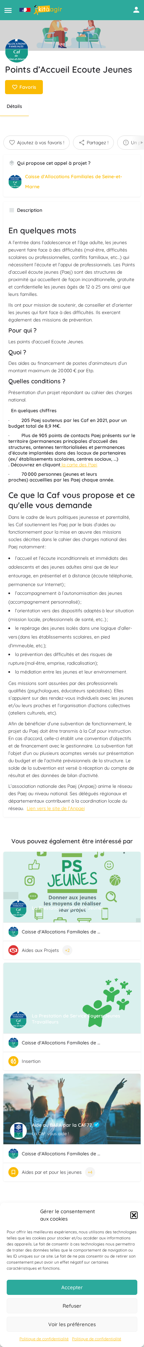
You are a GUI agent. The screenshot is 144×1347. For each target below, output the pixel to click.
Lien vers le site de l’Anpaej (56, 808)
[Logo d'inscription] (16, 51)
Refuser (72, 1306)
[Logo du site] (41, 10)
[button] (134, 1215)
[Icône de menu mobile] (8, 10)
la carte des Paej (78, 465)
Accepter (72, 1287)
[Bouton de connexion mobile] (136, 9)
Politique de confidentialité (44, 1338)
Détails (14, 106)
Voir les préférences (72, 1324)
